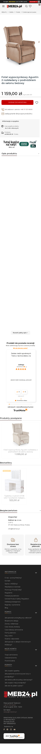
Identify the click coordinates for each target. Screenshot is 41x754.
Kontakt (7, 581)
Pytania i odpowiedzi (12, 639)
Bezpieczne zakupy (11, 621)
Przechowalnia (10, 661)
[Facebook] (4, 730)
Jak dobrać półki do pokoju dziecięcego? (18, 680)
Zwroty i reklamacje (11, 624)
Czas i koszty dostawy (12, 627)
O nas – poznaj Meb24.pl (13, 578)
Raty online (9, 636)
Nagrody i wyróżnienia (12, 605)
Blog (6, 608)
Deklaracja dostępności (12, 602)
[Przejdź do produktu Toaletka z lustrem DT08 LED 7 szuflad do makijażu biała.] (14, 481)
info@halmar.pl (14, 529)
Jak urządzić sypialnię (12, 671)
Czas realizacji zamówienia (14, 630)
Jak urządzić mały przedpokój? (15, 683)
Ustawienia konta (11, 658)
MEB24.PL (3, 12)
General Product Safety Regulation (17, 599)
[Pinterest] (7, 730)
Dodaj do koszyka (17, 102)
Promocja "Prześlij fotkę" (13, 590)
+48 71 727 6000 (26, 109)
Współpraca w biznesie (12, 587)
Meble (11, 12)
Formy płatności (10, 633)
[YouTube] (14, 730)
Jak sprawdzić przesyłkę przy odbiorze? (18, 618)
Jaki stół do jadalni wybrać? (14, 686)
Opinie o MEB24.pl (11, 584)
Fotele (18, 12)
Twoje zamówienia (11, 655)
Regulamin (8, 593)
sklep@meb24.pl (10, 712)
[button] (20, 332)
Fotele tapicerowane (29, 12)
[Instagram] (11, 730)
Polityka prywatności (12, 596)
